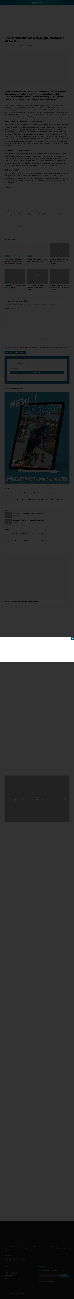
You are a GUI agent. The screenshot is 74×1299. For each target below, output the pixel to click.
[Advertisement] (37, 649)
